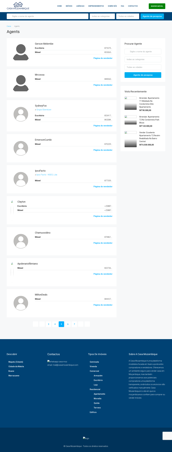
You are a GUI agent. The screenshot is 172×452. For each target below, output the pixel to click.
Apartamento (99, 394)
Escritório (98, 380)
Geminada (94, 362)
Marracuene (13, 376)
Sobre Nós (112, 6)
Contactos (133, 6)
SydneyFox (41, 105)
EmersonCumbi (43, 139)
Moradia (97, 398)
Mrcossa (39, 74)
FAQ (122, 6)
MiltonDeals (41, 294)
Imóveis (69, 6)
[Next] (80, 324)
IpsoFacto (40, 170)
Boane (11, 371)
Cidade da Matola (16, 366)
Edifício (93, 412)
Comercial (94, 371)
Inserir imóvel (157, 6)
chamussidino (42, 232)
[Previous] (35, 324)
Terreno (97, 408)
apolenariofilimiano (27, 263)
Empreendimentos (96, 6)
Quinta (96, 403)
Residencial (95, 389)
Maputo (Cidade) (15, 362)
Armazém (98, 376)
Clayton (21, 201)
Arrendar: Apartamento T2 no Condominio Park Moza (149, 120)
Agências (80, 6)
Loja (96, 385)
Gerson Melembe (44, 43)
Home (59, 6)
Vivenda (93, 366)
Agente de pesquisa (152, 16)
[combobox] (102, 16)
